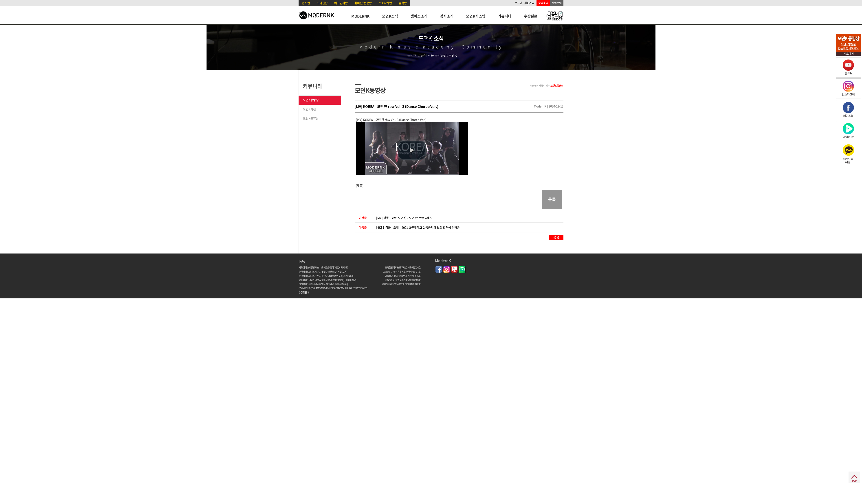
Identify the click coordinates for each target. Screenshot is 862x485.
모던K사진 (309, 109)
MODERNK (360, 16)
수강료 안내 (304, 292)
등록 (552, 199)
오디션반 (322, 3)
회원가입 (529, 3)
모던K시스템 (475, 16)
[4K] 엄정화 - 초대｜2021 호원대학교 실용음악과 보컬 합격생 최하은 (418, 227)
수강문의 (543, 3)
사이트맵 (557, 3)
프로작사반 (385, 3)
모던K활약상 (311, 118)
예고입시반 (341, 3)
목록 (556, 237)
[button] (412, 150)
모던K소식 (390, 16)
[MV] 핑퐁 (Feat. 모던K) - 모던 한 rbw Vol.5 (403, 218)
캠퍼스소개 (419, 16)
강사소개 (446, 16)
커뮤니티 (504, 16)
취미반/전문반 (363, 3)
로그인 (518, 3)
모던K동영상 (311, 100)
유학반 (403, 3)
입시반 (306, 3)
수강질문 (530, 16)
